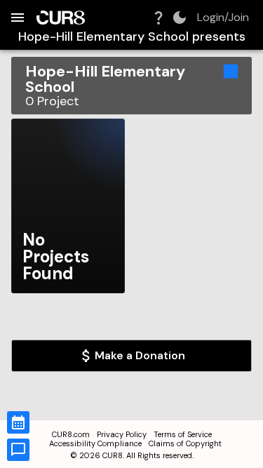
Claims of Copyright (185, 443)
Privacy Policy (122, 434)
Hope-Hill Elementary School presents (131, 36)
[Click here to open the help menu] (158, 17)
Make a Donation (140, 355)
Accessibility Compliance (95, 443)
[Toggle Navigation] (17, 17)
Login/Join (223, 17)
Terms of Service (183, 434)
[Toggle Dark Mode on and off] (179, 17)
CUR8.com (71, 434)
